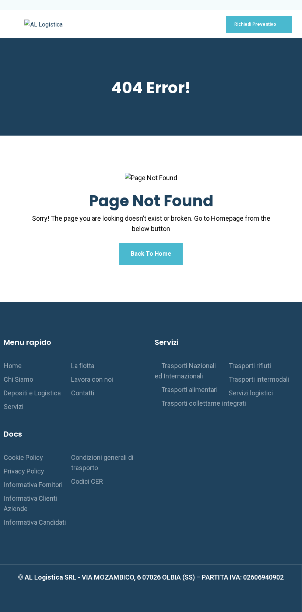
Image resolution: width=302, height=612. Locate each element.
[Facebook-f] (142, 601)
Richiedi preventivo (255, 24)
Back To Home (151, 253)
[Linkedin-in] (159, 601)
